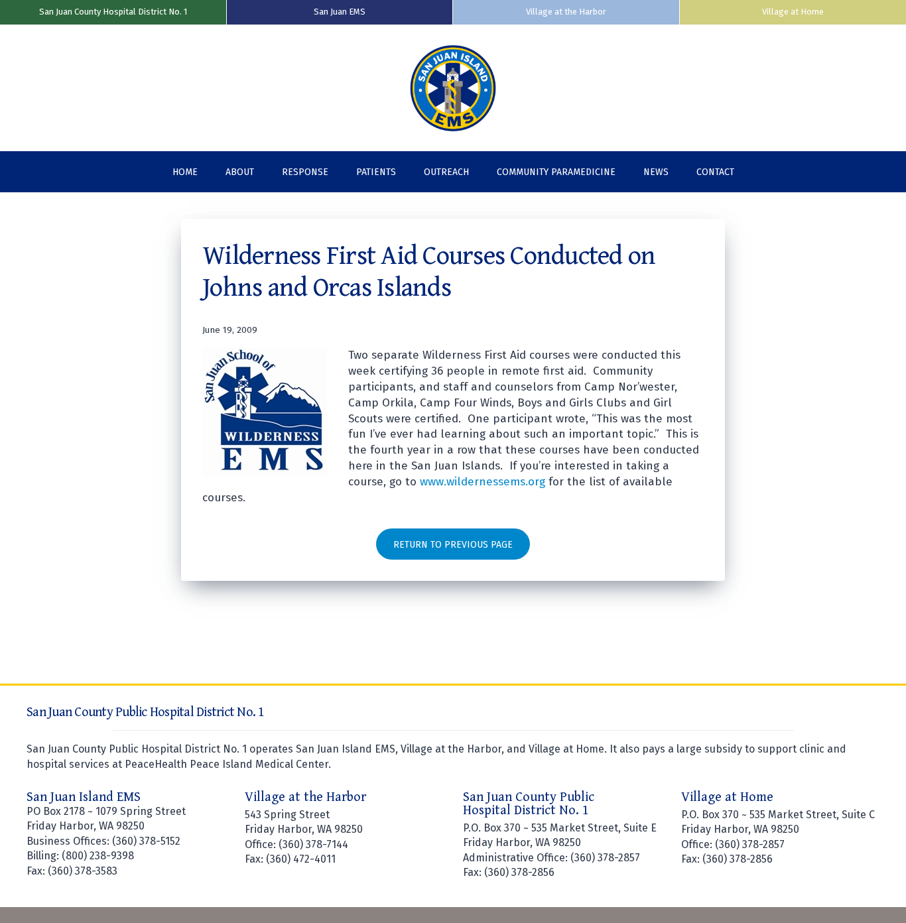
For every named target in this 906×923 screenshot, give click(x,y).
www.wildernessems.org (482, 482)
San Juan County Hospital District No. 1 (113, 12)
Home (185, 172)
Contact (715, 172)
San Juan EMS (339, 12)
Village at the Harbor (566, 12)
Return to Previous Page (453, 544)
